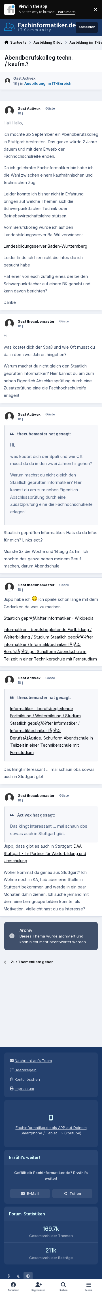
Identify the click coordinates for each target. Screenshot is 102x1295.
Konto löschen (27, 1079)
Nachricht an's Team (33, 1060)
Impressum (24, 1088)
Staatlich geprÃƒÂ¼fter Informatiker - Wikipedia (49, 618)
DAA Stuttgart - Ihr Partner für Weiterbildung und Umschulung (45, 853)
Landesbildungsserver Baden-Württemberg (45, 246)
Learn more (10, 9)
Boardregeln (26, 1070)
